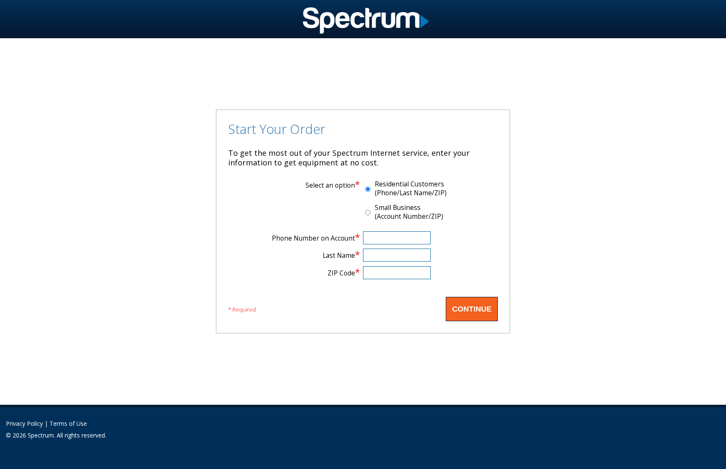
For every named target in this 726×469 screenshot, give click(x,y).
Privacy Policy (24, 423)
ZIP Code (344, 273)
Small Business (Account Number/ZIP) (409, 212)
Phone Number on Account (316, 238)
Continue (472, 309)
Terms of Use (68, 423)
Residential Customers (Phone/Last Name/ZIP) (411, 188)
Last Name (341, 255)
